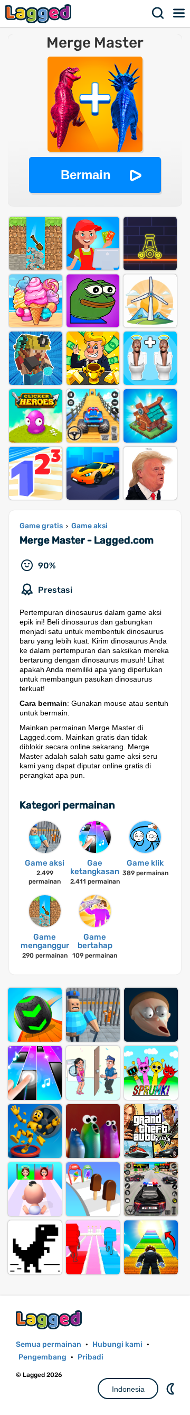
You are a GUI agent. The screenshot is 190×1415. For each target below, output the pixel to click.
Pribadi (90, 1357)
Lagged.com (50, 1319)
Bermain (86, 175)
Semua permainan (48, 1344)
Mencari (158, 13)
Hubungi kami (117, 1344)
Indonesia (128, 1389)
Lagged (39, 13)
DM (171, 1388)
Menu (179, 13)
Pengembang (42, 1357)
